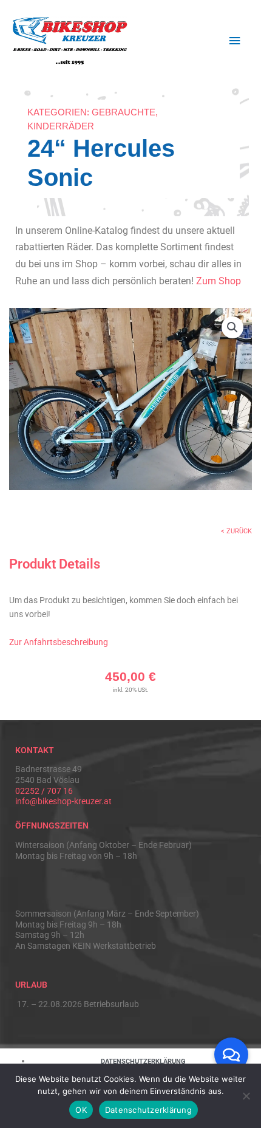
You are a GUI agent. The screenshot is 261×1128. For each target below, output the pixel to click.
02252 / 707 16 (44, 791)
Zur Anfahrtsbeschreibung (58, 642)
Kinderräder (60, 126)
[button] (232, 327)
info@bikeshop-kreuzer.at (63, 801)
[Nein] (246, 1096)
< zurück (236, 531)
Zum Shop (218, 281)
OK (81, 1110)
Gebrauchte (123, 112)
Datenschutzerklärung (148, 1110)
